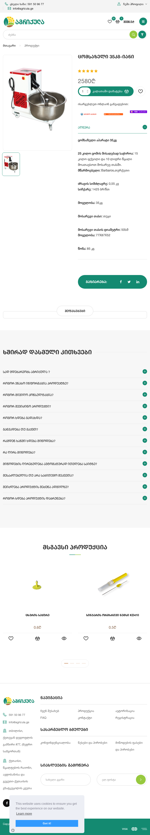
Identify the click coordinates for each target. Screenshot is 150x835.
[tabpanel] (75, 607)
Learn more (24, 813)
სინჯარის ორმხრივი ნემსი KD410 (112, 615)
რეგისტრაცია (124, 718)
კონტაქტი (85, 718)
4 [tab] (84, 664)
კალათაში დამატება (107, 91)
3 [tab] (78, 664)
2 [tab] (72, 664)
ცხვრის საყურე (37, 615)
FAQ (43, 718)
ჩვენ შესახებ (49, 711)
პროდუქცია (86, 711)
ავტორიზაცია (125, 711)
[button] (132, 4)
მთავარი (9, 45)
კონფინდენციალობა (55, 742)
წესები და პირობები (92, 742)
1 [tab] (66, 664)
